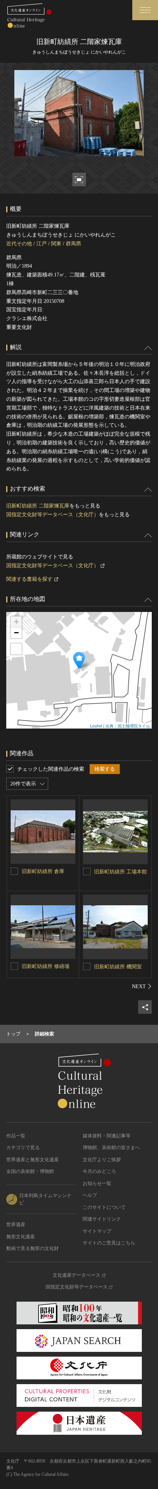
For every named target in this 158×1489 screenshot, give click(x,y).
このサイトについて (104, 1207)
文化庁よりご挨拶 (102, 1159)
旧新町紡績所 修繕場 (45, 966)
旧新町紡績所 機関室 (118, 966)
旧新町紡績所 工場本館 (120, 871)
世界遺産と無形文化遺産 (32, 1159)
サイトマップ (97, 1231)
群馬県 (73, 243)
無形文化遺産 (20, 1236)
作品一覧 (15, 1135)
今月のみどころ (99, 1171)
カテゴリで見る (23, 1147)
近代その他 (19, 243)
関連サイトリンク (102, 1219)
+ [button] (16, 621)
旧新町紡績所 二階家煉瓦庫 (37, 506)
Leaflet (96, 726)
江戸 (41, 243)
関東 (56, 243)
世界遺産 (15, 1224)
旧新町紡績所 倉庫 (43, 871)
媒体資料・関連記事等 (106, 1135)
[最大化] (16, 648)
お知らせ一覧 (97, 1183)
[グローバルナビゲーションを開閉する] (145, 10)
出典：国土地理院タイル (127, 726)
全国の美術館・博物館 (30, 1171)
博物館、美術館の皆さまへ (111, 1147)
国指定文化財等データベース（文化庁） (52, 514)
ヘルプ (90, 1195)
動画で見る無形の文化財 (32, 1248)
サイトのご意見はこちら (109, 1243)
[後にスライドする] (142, 986)
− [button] (16, 632)
